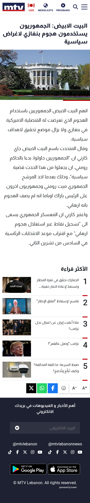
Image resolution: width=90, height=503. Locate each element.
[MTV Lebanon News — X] (65, 452)
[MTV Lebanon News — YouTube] (80, 452)
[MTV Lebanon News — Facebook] (57, 452)
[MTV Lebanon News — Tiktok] (50, 452)
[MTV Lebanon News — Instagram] (72, 452)
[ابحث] (75, 7)
